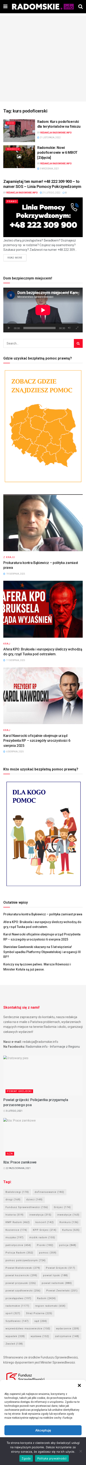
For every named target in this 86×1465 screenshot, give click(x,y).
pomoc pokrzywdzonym (26, 1260)
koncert (45, 1222)
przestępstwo (18, 1298)
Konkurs (69, 1222)
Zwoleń (14, 1343)
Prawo (12, 201)
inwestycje (68, 1214)
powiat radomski (57, 1283)
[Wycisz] (69, 328)
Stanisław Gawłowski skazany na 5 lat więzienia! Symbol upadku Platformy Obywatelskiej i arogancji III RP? (42, 952)
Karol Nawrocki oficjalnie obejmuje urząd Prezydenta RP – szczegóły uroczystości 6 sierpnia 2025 (36, 741)
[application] (43, 310)
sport (13, 1313)
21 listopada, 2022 (50, 137)
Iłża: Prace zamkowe (20, 1162)
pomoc (47, 1252)
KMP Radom (18, 1222)
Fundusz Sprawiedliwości (27, 1207)
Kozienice (16, 1230)
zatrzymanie (67, 1336)
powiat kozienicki (21, 1275)
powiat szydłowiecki (23, 1290)
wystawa (40, 1336)
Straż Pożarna (39, 1313)
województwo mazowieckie (28, 1328)
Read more (14, 257)
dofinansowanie (49, 1192)
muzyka (15, 1237)
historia (15, 1214)
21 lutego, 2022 (51, 192)
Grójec (62, 1207)
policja (67, 1245)
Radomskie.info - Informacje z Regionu (53, 1046)
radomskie (17, 1305)
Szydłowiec (17, 1321)
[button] (79, 1385)
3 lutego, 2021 (13, 1111)
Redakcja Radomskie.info (56, 132)
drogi (13, 1199)
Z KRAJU (9, 557)
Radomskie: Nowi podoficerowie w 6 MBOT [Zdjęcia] (57, 153)
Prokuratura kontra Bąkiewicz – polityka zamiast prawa (42, 914)
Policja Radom (19, 1252)
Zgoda (26, 1458)
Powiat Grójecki (19, 1091)
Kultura (71, 1230)
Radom (10, 123)
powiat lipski (55, 1275)
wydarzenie (67, 1328)
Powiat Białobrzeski (23, 1267)
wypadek (15, 1336)
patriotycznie (18, 1245)
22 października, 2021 (18, 1168)
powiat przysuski (21, 1283)
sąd (40, 1321)
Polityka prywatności (52, 1458)
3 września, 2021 (49, 168)
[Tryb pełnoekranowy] (77, 328)
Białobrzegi (17, 1192)
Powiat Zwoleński (62, 1290)
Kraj (6, 644)
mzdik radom (42, 1237)
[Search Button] (78, 343)
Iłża (10, 1153)
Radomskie (13, 149)
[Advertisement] (43, 58)
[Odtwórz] (9, 328)
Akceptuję (43, 1430)
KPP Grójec (44, 1230)
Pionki (45, 1245)
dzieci (34, 1199)
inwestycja (40, 1214)
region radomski (50, 1305)
